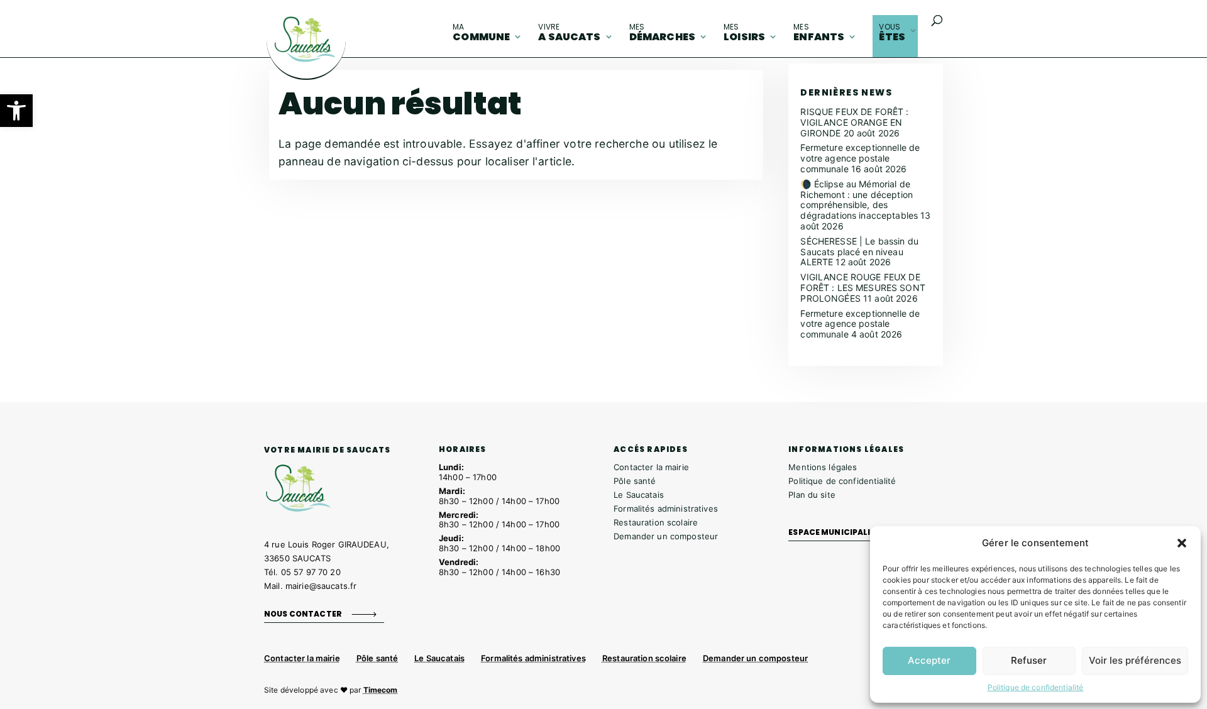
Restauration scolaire (656, 522)
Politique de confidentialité (1036, 687)
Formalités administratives (666, 508)
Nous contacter (303, 613)
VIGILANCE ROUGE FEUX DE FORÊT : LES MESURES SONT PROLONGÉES (862, 288)
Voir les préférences (1135, 660)
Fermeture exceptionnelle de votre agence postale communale (860, 158)
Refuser (1029, 660)
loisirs (744, 32)
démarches (662, 32)
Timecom (380, 690)
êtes (892, 32)
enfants (818, 32)
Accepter (929, 660)
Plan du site (811, 495)
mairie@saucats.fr (320, 586)
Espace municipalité (834, 532)
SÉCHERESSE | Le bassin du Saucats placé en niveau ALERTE (859, 252)
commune (481, 32)
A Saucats (569, 32)
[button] (16, 110)
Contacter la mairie (651, 467)
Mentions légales (822, 467)
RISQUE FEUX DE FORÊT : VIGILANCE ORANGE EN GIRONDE (854, 122)
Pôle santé (635, 481)
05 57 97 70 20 (311, 572)
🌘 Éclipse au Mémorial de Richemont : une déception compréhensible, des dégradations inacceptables (859, 200)
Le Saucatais (639, 495)
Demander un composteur (666, 536)
